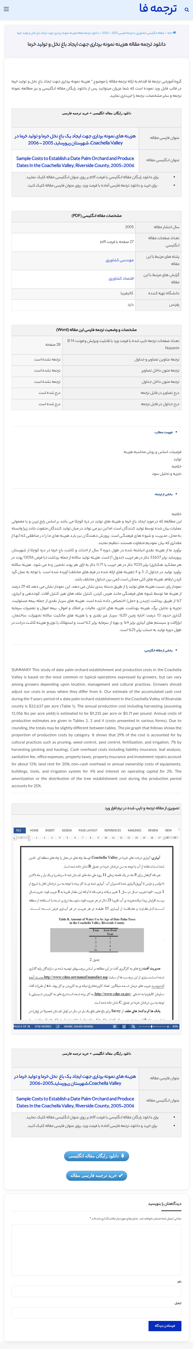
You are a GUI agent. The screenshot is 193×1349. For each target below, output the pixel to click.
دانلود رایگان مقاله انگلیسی (93, 1156)
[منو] (6, 11)
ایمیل (178, 1303)
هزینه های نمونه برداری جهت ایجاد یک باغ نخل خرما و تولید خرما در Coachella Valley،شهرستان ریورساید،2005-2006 (75, 1080)
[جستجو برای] (186, 11)
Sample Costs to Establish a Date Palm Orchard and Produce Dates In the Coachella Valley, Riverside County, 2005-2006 (75, 162)
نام (179, 1282)
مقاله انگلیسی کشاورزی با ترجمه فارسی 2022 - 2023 (133, 33)
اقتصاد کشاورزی (121, 279)
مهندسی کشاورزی (120, 260)
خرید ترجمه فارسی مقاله (93, 1175)
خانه (170, 33)
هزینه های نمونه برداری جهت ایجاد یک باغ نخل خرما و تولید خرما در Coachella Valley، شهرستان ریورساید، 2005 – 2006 (75, 140)
